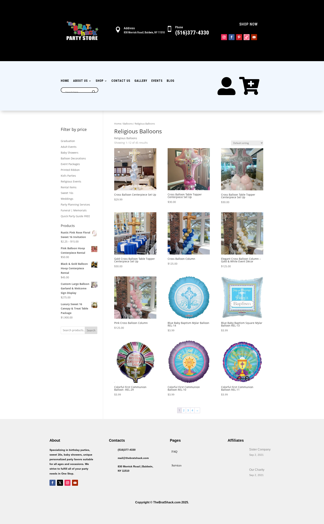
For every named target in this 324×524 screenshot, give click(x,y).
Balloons (128, 123)
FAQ (174, 451)
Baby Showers (69, 152)
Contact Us (120, 81)
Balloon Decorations (73, 158)
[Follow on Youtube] (254, 37)
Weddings (67, 198)
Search (91, 330)
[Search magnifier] (93, 92)
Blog (170, 81)
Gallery (140, 81)
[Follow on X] (60, 483)
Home (65, 81)
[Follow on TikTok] (247, 37)
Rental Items (68, 187)
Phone (179, 27)
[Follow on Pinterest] (239, 37)
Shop (100, 81)
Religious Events (71, 181)
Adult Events (68, 147)
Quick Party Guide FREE (75, 216)
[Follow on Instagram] (224, 37)
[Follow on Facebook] (232, 37)
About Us (80, 81)
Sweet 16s (67, 193)
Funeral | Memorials (74, 210)
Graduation (68, 141)
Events (157, 81)
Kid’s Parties (68, 175)
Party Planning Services (75, 204)
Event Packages (70, 164)
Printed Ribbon (70, 170)
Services (177, 465)
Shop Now (248, 24)
